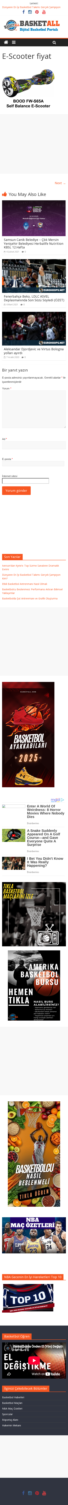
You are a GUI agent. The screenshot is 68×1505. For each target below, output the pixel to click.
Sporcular (7, 1414)
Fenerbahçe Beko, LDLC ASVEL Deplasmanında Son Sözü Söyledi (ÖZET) (34, 298)
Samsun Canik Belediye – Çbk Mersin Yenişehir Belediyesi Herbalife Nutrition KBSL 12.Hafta (33, 243)
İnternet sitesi (9, 476)
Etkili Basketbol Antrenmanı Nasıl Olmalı (24, 584)
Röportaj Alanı (10, 1419)
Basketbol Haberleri (13, 1397)
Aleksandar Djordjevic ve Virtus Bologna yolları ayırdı (34, 351)
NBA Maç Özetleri (12, 1408)
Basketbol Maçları (12, 1403)
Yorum (6, 388)
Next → (60, 183)
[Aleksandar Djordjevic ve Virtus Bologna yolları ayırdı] (34, 314)
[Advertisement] (34, 144)
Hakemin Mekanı (11, 1425)
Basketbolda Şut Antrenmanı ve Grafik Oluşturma (30, 598)
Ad (4, 439)
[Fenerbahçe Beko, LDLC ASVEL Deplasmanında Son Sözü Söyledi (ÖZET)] (34, 261)
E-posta (7, 459)
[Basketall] (34, 19)
